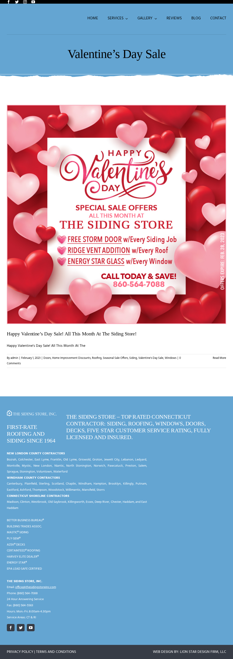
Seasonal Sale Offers (115, 358)
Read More (219, 358)
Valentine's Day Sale (150, 358)
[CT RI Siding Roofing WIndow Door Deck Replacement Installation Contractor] (32, 412)
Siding (133, 358)
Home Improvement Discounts (71, 358)
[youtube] (33, 2)
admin (14, 358)
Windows (170, 358)
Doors (47, 358)
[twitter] (17, 2)
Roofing (96, 358)
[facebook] (8, 2)
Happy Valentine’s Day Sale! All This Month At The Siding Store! (71, 334)
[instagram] (25, 2)
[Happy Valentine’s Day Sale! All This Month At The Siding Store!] (116, 214)
